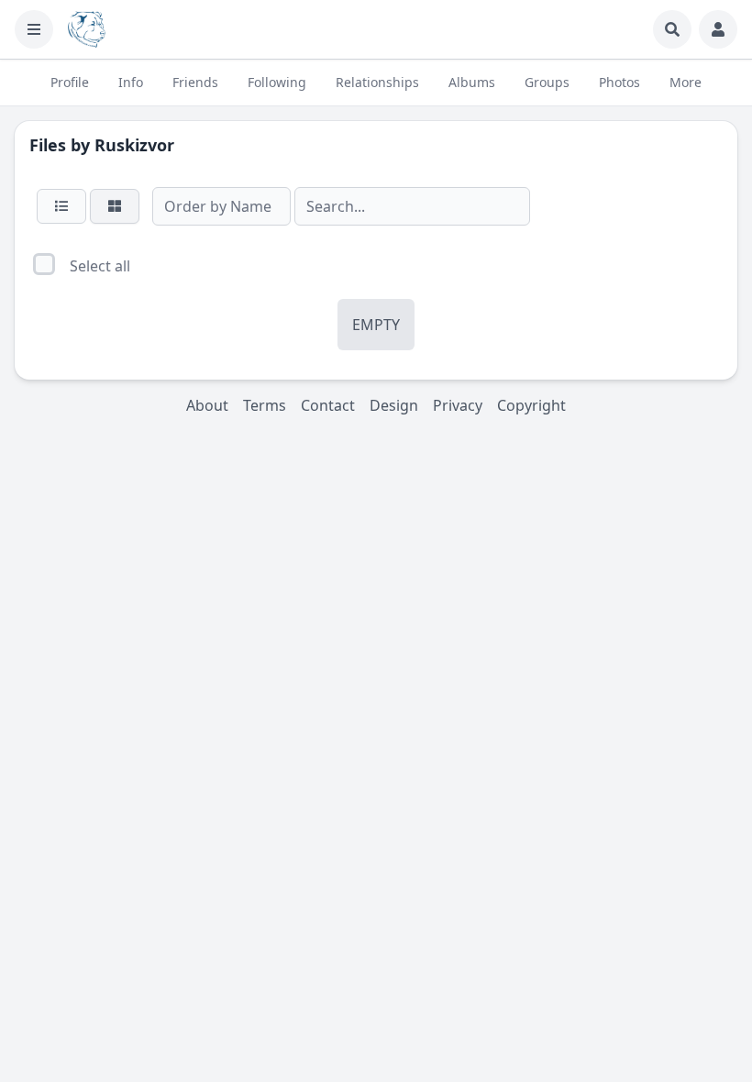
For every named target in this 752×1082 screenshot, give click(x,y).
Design (394, 405)
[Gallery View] (114, 206)
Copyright (531, 405)
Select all (100, 266)
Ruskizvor (134, 145)
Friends (195, 82)
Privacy (457, 405)
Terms (264, 405)
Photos (619, 82)
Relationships (377, 82)
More (685, 82)
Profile (69, 82)
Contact (328, 405)
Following (277, 82)
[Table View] (61, 206)
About (207, 405)
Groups (547, 82)
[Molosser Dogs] (86, 29)
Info (130, 82)
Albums (471, 82)
